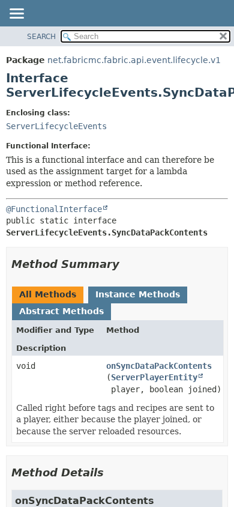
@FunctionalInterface (54, 209)
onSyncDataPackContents (159, 366)
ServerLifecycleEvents (56, 126)
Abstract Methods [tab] (61, 311)
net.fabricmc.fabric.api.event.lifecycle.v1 (134, 60)
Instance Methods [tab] (137, 294)
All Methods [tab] (47, 294)
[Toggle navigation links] (16, 14)
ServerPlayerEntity (154, 377)
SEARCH (41, 36)
